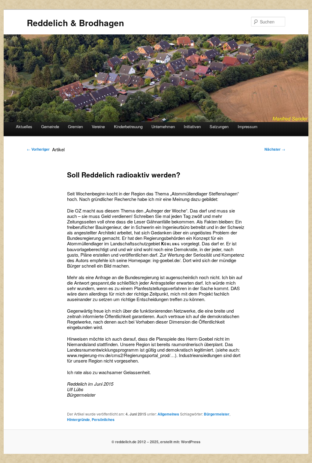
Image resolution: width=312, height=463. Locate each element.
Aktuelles (24, 126)
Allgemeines (168, 414)
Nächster (274, 149)
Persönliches (103, 419)
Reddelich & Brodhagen (75, 22)
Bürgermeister (216, 414)
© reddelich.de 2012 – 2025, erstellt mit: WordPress (156, 441)
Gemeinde (50, 126)
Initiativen (192, 126)
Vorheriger (38, 149)
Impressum (247, 126)
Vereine (98, 126)
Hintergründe (78, 419)
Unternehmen (163, 126)
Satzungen (219, 126)
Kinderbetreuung (128, 126)
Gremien (75, 126)
